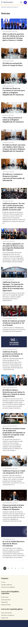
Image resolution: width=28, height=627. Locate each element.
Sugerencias (4, 617)
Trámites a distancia (6, 584)
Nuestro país (4, 597)
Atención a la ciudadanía (8, 587)
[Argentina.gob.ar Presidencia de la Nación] (7, 2)
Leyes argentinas (5, 599)
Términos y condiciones (7, 615)
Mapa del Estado (5, 604)
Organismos (4, 602)
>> (22, 568)
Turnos (3, 582)
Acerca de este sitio (6, 612)
